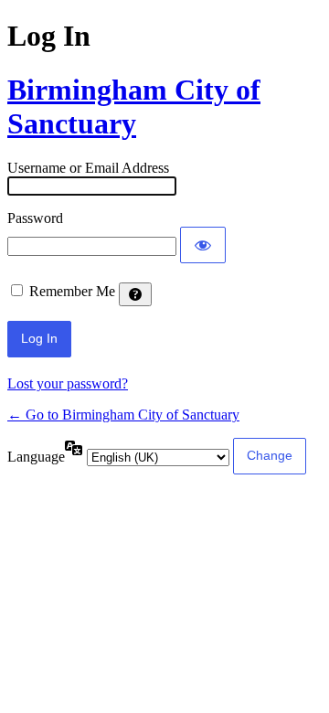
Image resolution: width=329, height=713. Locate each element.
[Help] (135, 294)
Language (36, 456)
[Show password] (203, 245)
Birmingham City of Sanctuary (133, 106)
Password (35, 218)
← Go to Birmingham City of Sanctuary (123, 414)
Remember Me (72, 291)
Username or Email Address (88, 168)
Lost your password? (67, 383)
